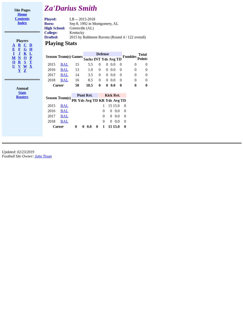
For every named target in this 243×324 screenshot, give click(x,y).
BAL (64, 64)
